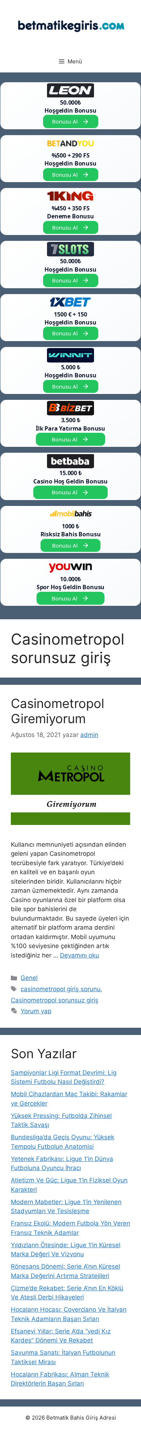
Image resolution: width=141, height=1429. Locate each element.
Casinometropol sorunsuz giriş (54, 1000)
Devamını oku (79, 955)
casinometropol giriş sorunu (61, 989)
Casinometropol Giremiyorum (57, 711)
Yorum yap (36, 1011)
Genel (29, 977)
